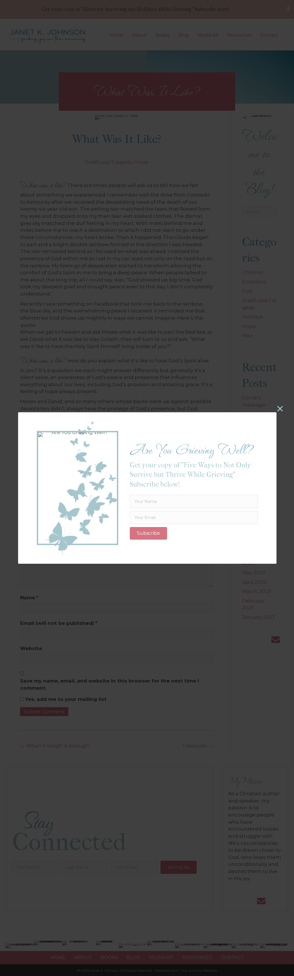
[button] (148, 533)
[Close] (280, 408)
